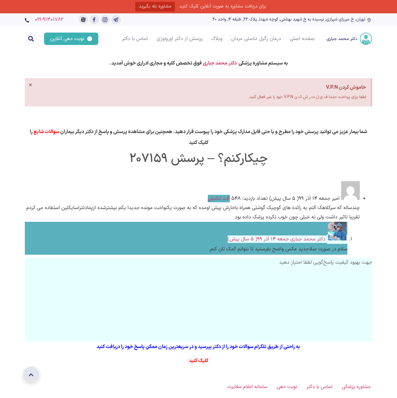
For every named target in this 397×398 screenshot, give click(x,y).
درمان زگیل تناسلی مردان (256, 38)
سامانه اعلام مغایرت (247, 387)
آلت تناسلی (219, 198)
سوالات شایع (46, 132)
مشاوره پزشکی (356, 387)
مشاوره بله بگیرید (155, 6)
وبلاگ (216, 38)
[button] (31, 39)
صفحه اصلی (302, 38)
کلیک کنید (198, 360)
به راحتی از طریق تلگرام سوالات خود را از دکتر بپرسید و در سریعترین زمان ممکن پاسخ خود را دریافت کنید (198, 347)
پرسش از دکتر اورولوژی (180, 38)
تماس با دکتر (135, 38)
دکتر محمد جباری (342, 39)
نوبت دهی (287, 387)
